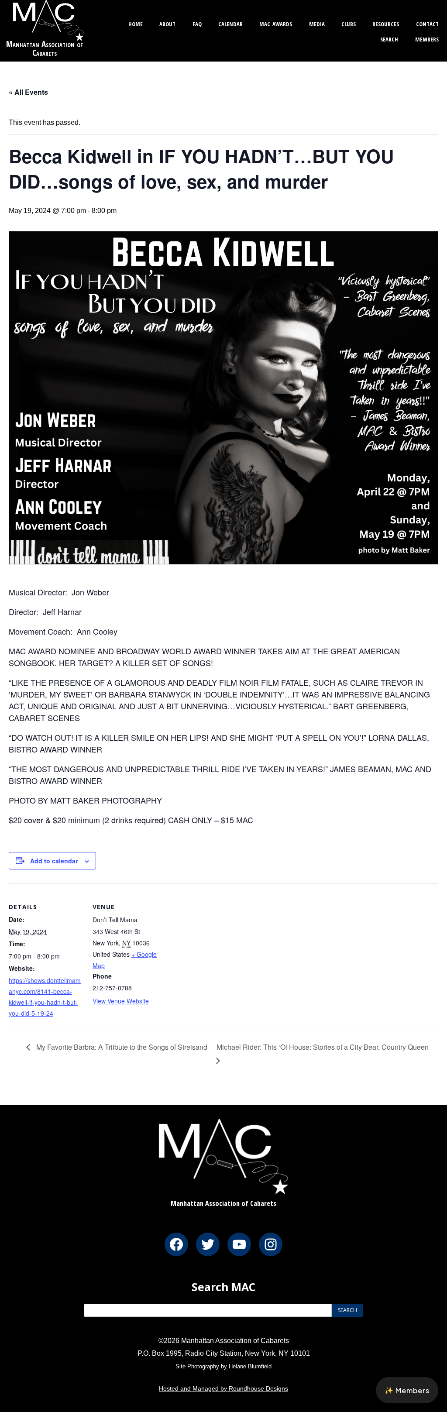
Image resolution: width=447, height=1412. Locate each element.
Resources (385, 23)
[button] (407, 1390)
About (167, 23)
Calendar (230, 23)
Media (317, 23)
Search (389, 38)
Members (427, 38)
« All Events (28, 92)
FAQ (197, 23)
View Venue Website (121, 1000)
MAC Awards (275, 23)
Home (135, 23)
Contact (427, 23)
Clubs (348, 23)
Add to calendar (54, 860)
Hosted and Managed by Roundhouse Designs (223, 1388)
